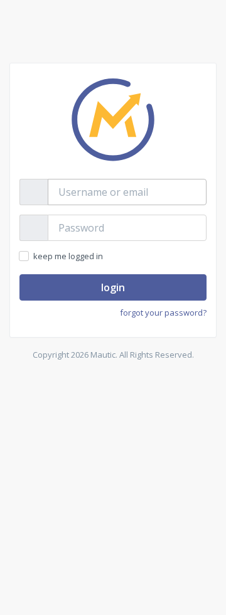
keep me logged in (67, 256)
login (113, 287)
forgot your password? (163, 312)
